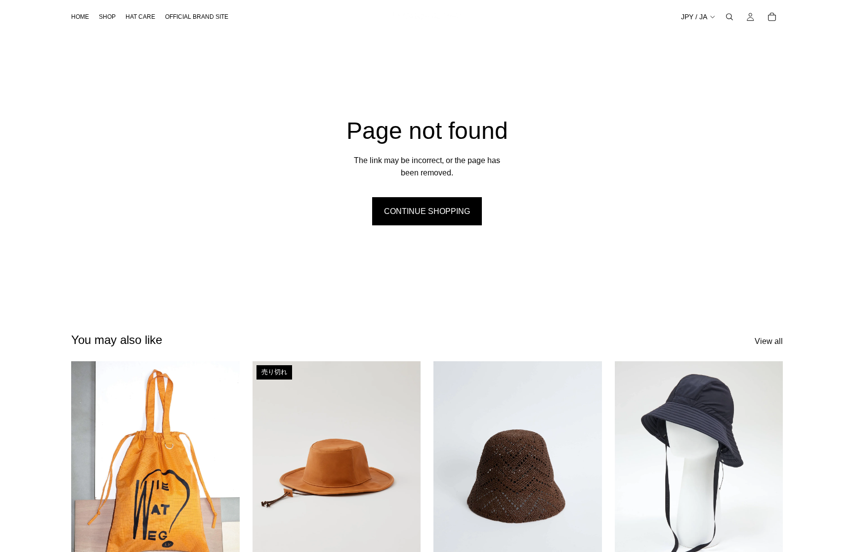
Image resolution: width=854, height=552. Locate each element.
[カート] (772, 17)
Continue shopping (427, 211)
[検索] (729, 17)
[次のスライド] (225, 467)
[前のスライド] (86, 467)
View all (769, 341)
